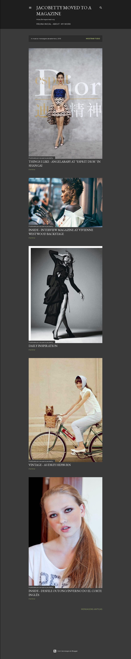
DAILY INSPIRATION (43, 346)
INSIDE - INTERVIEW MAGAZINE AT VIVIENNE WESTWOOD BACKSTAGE (61, 232)
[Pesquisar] (100, 7)
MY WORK (66, 24)
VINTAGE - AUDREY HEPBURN (50, 465)
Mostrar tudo (93, 39)
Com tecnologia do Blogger (67, 651)
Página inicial (43, 24)
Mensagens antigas (91, 609)
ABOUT (56, 24)
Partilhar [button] (32, 169)
